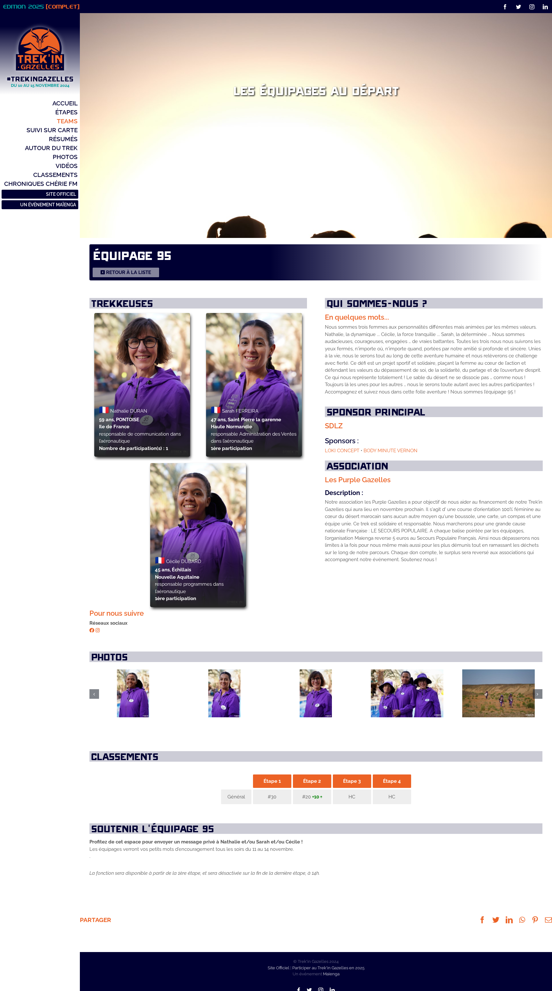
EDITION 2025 (41, 6)
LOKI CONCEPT (343, 451)
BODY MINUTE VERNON (391, 451)
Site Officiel (278, 967)
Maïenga (331, 974)
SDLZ (334, 426)
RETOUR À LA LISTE (128, 272)
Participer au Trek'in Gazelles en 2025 (328, 967)
